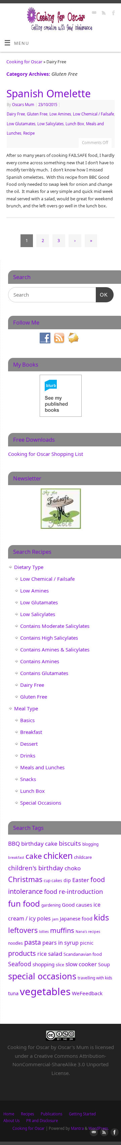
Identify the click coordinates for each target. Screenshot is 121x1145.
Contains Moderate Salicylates (54, 625)
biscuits (70, 843)
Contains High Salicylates (49, 637)
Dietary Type (28, 567)
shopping (43, 964)
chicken (58, 855)
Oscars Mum (23, 104)
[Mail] (93, 13)
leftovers (23, 930)
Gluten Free (37, 113)
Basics (27, 720)
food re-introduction (73, 891)
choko (73, 868)
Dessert (29, 743)
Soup (104, 964)
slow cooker (81, 964)
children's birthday (35, 868)
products (22, 953)
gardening (51, 905)
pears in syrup (60, 942)
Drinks (27, 755)
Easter (80, 880)
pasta (32, 942)
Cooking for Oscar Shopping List (45, 453)
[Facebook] (113, 13)
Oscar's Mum (73, 1047)
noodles (15, 943)
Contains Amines (39, 661)
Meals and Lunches (42, 767)
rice (42, 953)
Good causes (77, 904)
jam (55, 919)
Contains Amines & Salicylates (54, 649)
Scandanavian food (83, 954)
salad (55, 953)
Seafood (19, 964)
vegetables (45, 991)
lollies (44, 931)
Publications (51, 1113)
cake (34, 856)
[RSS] (103, 13)
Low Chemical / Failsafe (93, 113)
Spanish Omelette (48, 93)
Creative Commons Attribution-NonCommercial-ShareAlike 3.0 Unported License (60, 1064)
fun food (24, 903)
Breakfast (31, 732)
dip (67, 880)
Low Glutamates (21, 123)
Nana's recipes (88, 931)
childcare (83, 857)
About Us (11, 1120)
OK (102, 295)
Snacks (28, 779)
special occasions (42, 976)
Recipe (29, 133)
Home (8, 1113)
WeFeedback (87, 993)
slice (60, 965)
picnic (86, 943)
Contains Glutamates (44, 673)
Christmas (25, 879)
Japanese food (76, 918)
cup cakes (53, 880)
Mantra (77, 1128)
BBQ (14, 843)
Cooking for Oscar (24, 62)
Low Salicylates (50, 123)
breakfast (16, 857)
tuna (13, 993)
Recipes (27, 1113)
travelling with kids (95, 978)
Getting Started (82, 1113)
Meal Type (26, 708)
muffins (62, 930)
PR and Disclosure (42, 1120)
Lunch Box (75, 123)
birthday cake (39, 843)
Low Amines (60, 113)
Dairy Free (16, 113)
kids (101, 917)
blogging (90, 844)
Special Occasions (40, 802)
